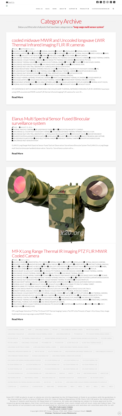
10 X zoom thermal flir (52, 360)
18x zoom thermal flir (70, 369)
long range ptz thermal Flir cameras (58, 60)
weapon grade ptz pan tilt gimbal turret (78, 284)
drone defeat (82, 378)
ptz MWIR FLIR (78, 334)
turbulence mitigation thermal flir (19, 351)
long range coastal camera (24, 297)
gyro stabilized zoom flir (104, 351)
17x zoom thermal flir (51, 369)
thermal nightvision (21, 84)
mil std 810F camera (97, 378)
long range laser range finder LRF (26, 64)
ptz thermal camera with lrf (31, 338)
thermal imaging (47, 53)
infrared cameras (20, 53)
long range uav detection (66, 295)
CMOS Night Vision (78, 134)
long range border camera (48, 297)
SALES (89, 411)
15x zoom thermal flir (89, 360)
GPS (97, 69)
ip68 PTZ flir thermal (81, 293)
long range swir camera (51, 64)
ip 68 (78, 373)
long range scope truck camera (18, 347)
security (59, 51)
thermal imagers (47, 51)
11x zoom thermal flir (33, 364)
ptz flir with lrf (13, 338)
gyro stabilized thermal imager (18, 356)
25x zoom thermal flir (33, 373)
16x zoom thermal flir (33, 369)
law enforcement (94, 134)
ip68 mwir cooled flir (66, 378)
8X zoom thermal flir (15, 364)
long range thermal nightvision (26, 299)
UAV (30, 53)
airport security (66, 264)
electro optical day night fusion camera (29, 75)
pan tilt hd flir (39, 351)
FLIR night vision (83, 84)
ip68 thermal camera (31, 378)
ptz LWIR (77, 62)
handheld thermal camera (65, 71)
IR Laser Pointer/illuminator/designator (29, 136)
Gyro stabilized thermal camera (72, 329)
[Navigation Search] (113, 9)
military (16, 55)
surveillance (69, 51)
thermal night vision (99, 82)
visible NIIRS (17, 306)
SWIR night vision (69, 84)
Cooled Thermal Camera (99, 58)
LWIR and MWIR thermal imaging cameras (79, 80)
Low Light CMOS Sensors (30, 55)
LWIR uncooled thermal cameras (60, 75)
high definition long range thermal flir (78, 351)
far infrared (61, 53)
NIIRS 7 (102, 304)
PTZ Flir (55, 329)
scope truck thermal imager (91, 342)
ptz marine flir (46, 342)
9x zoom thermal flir (15, 369)
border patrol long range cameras (75, 299)
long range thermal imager (24, 62)
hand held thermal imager (42, 71)
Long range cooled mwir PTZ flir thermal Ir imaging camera (64, 291)
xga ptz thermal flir (54, 351)
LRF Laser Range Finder (21, 71)
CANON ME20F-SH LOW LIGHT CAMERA (26, 271)
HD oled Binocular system (23, 138)
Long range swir (77, 64)
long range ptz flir (83, 60)
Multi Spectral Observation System (53, 73)
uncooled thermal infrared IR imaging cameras (32, 77)
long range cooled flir (16, 334)
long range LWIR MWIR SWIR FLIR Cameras (73, 82)
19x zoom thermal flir (89, 369)
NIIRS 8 (95, 304)
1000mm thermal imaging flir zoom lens (84, 338)
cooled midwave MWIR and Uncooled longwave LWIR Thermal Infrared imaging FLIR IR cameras (58, 42)
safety (15, 266)
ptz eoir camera (106, 338)
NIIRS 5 (103, 386)
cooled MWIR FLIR (94, 77)
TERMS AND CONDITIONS (61, 409)
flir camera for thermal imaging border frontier (24, 360)
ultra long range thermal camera (44, 347)
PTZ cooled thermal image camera (97, 334)
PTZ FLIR (44, 58)
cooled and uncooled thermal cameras (45, 80)
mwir (29, 329)
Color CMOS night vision (78, 269)
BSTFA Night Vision (92, 266)
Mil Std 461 (47, 382)
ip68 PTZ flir (104, 373)
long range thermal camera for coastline (66, 356)
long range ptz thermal (90, 297)
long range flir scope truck (79, 288)
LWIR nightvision (37, 84)
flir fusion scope (75, 73)
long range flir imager (50, 299)
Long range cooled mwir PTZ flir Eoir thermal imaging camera (38, 293)
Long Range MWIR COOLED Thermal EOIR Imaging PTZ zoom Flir (37, 304)
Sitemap (48, 413)
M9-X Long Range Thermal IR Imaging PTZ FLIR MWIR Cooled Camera (59, 253)
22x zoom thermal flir (15, 373)
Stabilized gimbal (55, 55)
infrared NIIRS (29, 306)
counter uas (80, 304)
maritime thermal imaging (77, 53)
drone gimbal (69, 55)
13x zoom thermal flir (70, 364)
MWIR (106, 53)
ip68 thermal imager (90, 373)
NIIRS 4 (111, 386)
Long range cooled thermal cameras (28, 60)
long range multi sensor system (25, 73)
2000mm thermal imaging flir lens (56, 338)
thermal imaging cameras (86, 51)
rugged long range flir (40, 356)
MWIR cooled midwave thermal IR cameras (69, 77)
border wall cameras (98, 299)
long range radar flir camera (52, 302)
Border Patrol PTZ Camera (37, 262)
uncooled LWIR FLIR (20, 80)
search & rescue (96, 53)
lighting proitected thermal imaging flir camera (24, 382)
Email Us (11, 2)
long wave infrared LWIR (46, 82)
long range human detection (90, 295)
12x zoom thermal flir (71, 360)
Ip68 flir (62, 373)
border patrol (80, 264)
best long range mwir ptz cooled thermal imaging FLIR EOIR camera (39, 288)
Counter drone (37, 386)
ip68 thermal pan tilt (14, 378)
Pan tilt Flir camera (92, 329)
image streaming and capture (92, 136)
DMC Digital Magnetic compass (71, 129)
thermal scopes (33, 51)
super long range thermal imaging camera (74, 347)
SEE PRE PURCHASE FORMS (61, 407)
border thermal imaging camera (26, 291)
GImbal (44, 55)
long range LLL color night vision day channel (75, 69)
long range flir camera (69, 297)
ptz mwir (69, 62)
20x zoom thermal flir (51, 364)
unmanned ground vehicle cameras (27, 295)
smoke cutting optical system (61, 286)
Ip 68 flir (68, 293)
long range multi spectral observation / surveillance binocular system (41, 66)
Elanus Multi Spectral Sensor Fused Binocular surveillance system (51, 121)
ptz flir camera (13, 342)
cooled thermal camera (16, 329)
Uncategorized (19, 51)
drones (36, 53)
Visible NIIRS (50, 386)
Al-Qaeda (23, 266)
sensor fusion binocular (87, 71)
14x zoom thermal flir (89, 364)
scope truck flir (72, 342)
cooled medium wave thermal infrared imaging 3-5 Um (34, 69)
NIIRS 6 (96, 386)
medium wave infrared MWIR (24, 82)
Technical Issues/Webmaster (65, 413)
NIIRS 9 (88, 304)
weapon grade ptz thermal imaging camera (30, 286)
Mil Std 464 (58, 382)
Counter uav (68, 304)
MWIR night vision (53, 84)
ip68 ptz (70, 373)
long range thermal (42, 329)
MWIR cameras (81, 55)
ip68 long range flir (48, 378)
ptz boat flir (59, 342)
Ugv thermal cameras (98, 293)
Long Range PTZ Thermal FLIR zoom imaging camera (68, 58)
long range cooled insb (30, 342)
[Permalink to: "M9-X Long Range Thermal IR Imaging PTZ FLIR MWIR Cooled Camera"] (61, 205)
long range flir (50, 373)
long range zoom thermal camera (50, 62)
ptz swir (66, 64)
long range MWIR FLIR (63, 334)
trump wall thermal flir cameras (26, 302)
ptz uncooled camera (91, 62)
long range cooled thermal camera (40, 334)
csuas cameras (48, 295)
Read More (17, 97)
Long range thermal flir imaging (26, 58)
